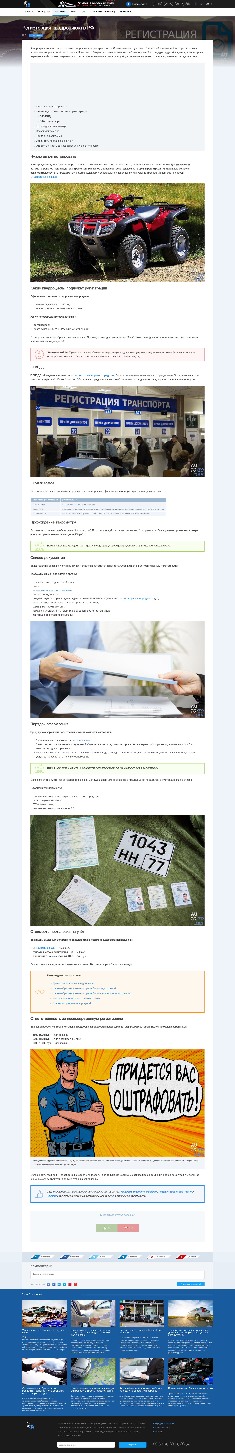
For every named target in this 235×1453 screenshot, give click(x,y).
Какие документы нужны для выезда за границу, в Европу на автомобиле (92, 1389)
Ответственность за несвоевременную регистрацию (67, 146)
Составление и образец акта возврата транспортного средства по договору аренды (43, 1391)
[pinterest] (171, 4)
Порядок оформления (49, 136)
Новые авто (126, 12)
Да (109, 1228)
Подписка (132, 1445)
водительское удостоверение (54, 590)
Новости (29, 12)
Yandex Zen (176, 1192)
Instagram (151, 1192)
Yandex (70, 1284)
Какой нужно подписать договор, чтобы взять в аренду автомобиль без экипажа (91, 1332)
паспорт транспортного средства (94, 375)
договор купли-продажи (137, 599)
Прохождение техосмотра (51, 126)
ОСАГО (40, 603)
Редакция (157, 1432)
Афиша (74, 12)
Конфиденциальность (163, 1424)
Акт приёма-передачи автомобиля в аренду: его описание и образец (141, 1389)
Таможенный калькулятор (103, 12)
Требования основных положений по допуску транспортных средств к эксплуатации (189, 1332)
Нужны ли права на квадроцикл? (72, 1003)
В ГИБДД (45, 116)
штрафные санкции (45, 177)
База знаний (60, 12)
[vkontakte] (187, 4)
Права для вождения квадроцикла (73, 983)
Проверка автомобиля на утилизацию (190, 1388)
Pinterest (163, 1192)
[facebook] (155, 4)
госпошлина (82, 740)
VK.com (48, 1284)
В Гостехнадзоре (50, 121)
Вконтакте (139, 1192)
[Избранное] (201, 4)
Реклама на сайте (161, 1428)
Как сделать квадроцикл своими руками (76, 998)
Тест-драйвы (44, 12)
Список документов (47, 131)
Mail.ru (59, 1284)
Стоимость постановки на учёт (54, 141)
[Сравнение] (195, 4)
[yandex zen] (182, 4)
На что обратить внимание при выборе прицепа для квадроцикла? (92, 993)
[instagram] (160, 4)
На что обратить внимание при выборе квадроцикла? (84, 988)
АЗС (84, 12)
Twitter (187, 1192)
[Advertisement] (117, 82)
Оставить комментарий (191, 1284)
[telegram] (177, 4)
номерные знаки (45, 948)
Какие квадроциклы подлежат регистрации (61, 111)
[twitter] (166, 4)
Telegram (52, 1196)
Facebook (126, 1192)
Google (75, 1284)
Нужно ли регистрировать (51, 107)
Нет (130, 1228)
